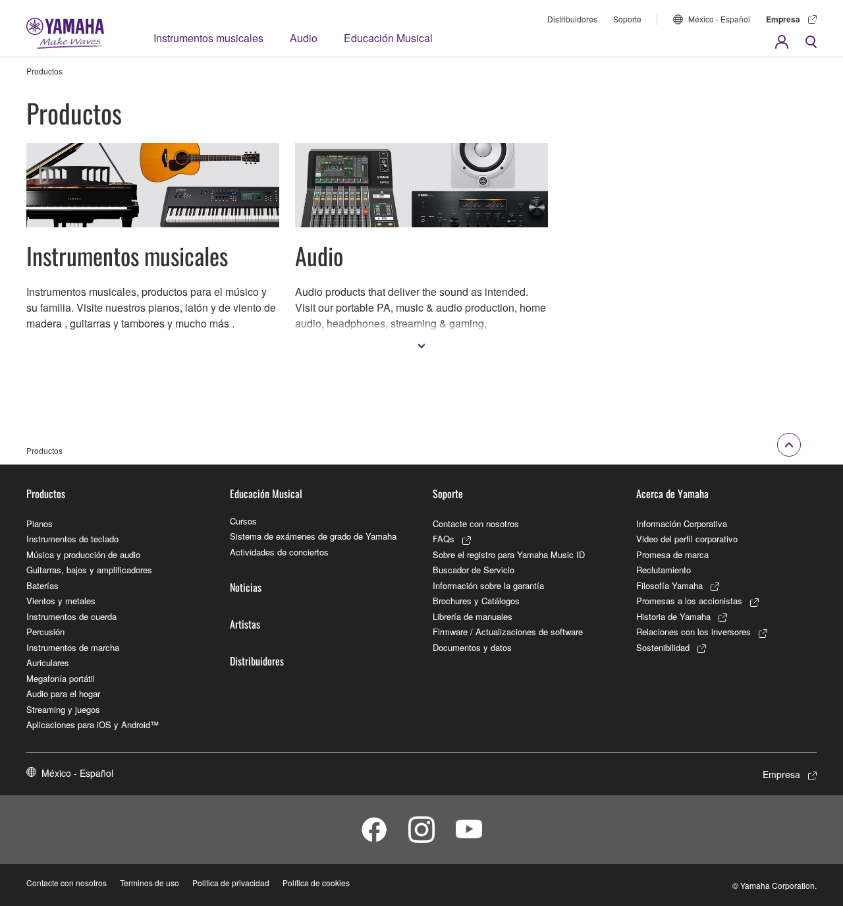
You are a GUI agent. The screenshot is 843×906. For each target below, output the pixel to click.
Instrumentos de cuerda (71, 616)
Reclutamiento (663, 569)
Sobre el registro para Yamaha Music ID (509, 554)
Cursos (243, 521)
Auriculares (47, 662)
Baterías (42, 585)
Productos (45, 493)
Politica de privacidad (230, 882)
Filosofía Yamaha (669, 585)
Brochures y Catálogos (476, 600)
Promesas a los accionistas (689, 600)
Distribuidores (572, 18)
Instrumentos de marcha (72, 647)
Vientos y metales (60, 600)
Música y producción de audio (83, 554)
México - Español (719, 18)
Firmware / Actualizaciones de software (508, 631)
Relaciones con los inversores (693, 631)
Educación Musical (388, 37)
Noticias (245, 587)
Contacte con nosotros (476, 523)
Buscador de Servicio (473, 569)
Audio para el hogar (63, 693)
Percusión (45, 631)
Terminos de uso (149, 882)
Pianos (39, 523)
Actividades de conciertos (279, 552)
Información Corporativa (681, 523)
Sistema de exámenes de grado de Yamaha (313, 536)
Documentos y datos (472, 647)
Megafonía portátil (60, 678)
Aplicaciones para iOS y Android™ (92, 724)
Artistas (245, 624)
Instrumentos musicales (208, 37)
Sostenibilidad (663, 647)
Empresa (783, 19)
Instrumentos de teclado (72, 538)
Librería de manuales (472, 616)
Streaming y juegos (63, 709)
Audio (303, 37)
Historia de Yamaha (673, 616)
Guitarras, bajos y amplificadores (89, 569)
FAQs (443, 538)
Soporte (627, 18)
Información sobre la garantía (488, 585)
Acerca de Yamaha (672, 493)
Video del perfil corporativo (687, 538)
